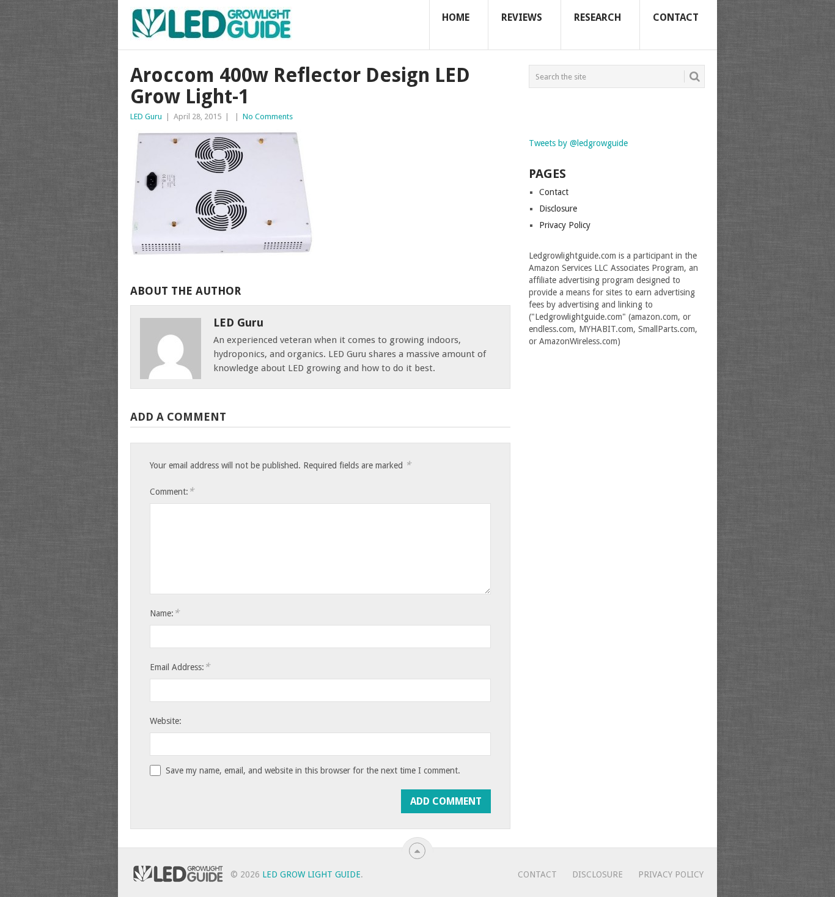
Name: (164, 613)
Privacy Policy (564, 225)
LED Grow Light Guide (311, 874)
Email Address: (180, 667)
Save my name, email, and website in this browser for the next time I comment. (313, 770)
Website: (166, 721)
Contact (676, 17)
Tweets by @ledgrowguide (578, 143)
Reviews (521, 17)
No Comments (268, 116)
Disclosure (558, 208)
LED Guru (146, 116)
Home (455, 17)
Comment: (172, 491)
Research (597, 17)
